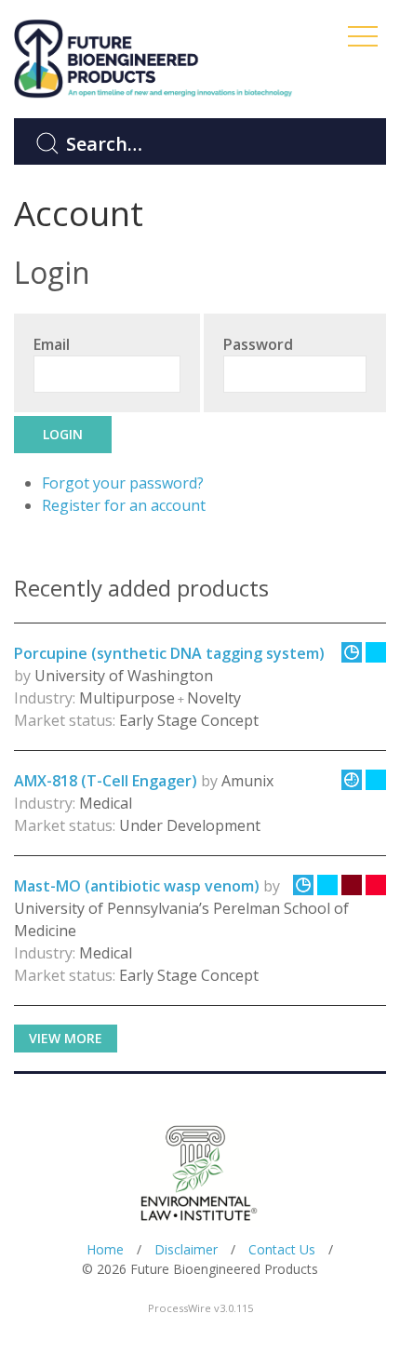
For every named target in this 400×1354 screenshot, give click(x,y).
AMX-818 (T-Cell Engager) (105, 781)
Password (258, 344)
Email (51, 344)
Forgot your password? (123, 483)
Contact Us (281, 1249)
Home (105, 1249)
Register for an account (124, 505)
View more (65, 1038)
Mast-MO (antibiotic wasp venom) (137, 886)
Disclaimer (186, 1249)
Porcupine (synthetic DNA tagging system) (169, 653)
